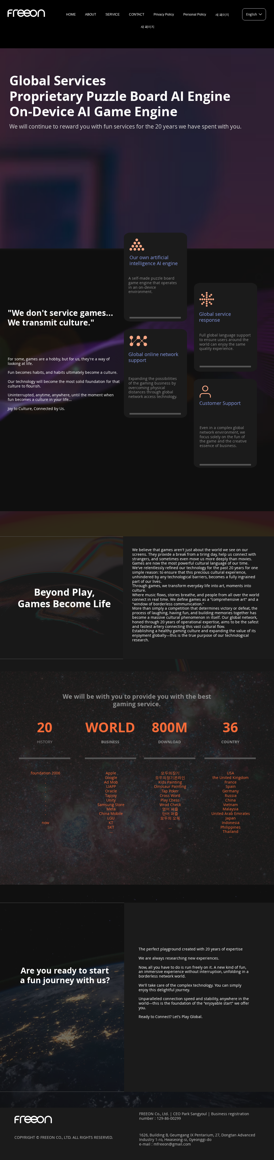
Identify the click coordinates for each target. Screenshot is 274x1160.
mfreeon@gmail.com (172, 1144)
